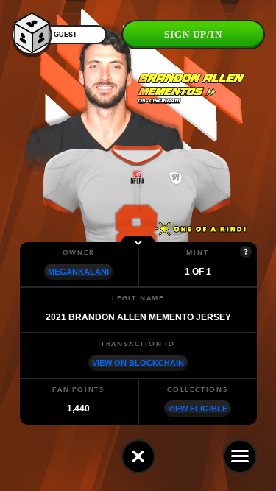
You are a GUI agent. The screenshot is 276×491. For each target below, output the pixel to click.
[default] (138, 456)
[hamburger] (239, 456)
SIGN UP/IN (193, 34)
